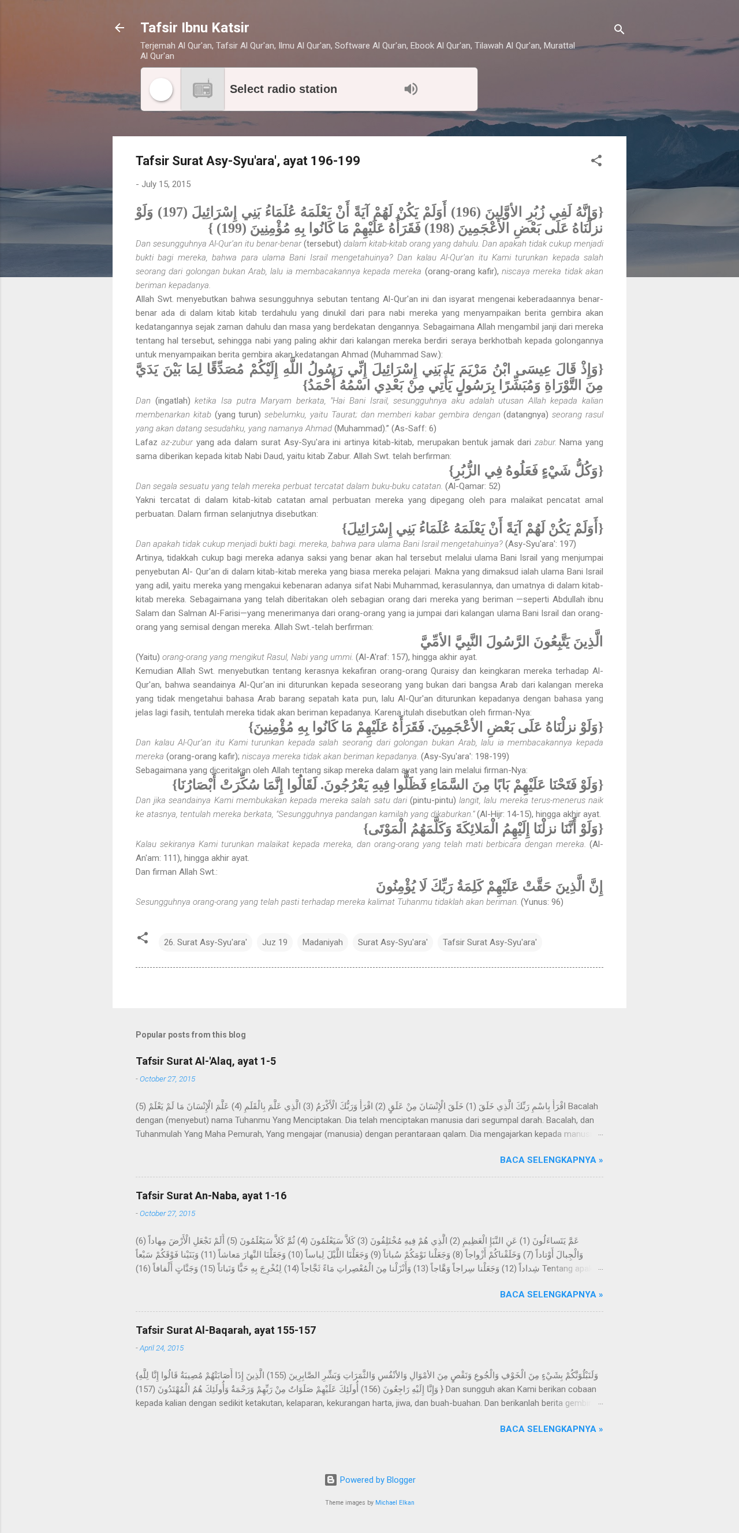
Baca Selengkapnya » (551, 1160)
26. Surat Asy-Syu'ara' (205, 942)
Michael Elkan (395, 1502)
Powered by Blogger (377, 1480)
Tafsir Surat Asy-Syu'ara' (490, 942)
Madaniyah (323, 942)
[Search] (619, 31)
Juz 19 (275, 942)
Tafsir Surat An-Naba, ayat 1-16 (211, 1195)
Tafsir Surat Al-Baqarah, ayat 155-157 (226, 1330)
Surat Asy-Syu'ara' (393, 942)
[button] (596, 162)
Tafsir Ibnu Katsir (194, 28)
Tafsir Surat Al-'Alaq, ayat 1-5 (206, 1061)
